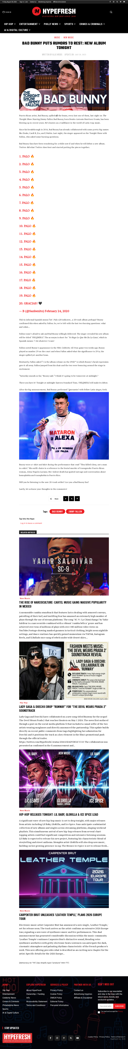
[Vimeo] (120, 1)
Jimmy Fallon (75, 511)
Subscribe (119, 1006)
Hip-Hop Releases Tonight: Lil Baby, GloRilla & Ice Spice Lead (58, 814)
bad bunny (57, 511)
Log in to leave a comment (31, 523)
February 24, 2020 (57, 311)
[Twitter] (117, 1)
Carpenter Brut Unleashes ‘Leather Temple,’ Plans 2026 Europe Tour (60, 916)
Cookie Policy (93, 1037)
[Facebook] (110, 1)
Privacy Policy (104, 1037)
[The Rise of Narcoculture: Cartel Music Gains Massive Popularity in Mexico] (64, 566)
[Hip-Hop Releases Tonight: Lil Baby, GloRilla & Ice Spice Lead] (64, 778)
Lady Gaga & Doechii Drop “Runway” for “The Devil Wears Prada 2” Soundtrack (62, 708)
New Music (69, 37)
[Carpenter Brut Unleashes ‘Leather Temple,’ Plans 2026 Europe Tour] (64, 879)
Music (57, 37)
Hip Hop (24, 702)
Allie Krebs (57, 54)
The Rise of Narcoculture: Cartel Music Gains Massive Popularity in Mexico (62, 604)
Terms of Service (117, 1037)
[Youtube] (124, 1)
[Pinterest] (77, 498)
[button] (111, 12)
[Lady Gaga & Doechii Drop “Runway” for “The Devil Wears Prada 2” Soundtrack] (64, 671)
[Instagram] (113, 1)
